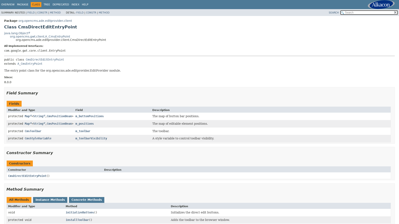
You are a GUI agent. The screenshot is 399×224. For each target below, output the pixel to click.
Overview (8, 4)
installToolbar (77, 220)
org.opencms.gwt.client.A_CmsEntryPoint (40, 36)
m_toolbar (82, 131)
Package (22, 4)
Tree (47, 4)
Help (85, 4)
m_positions (84, 123)
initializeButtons (80, 212)
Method (55, 12)
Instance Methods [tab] (50, 199)
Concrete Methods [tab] (86, 199)
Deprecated (61, 4)
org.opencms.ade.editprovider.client (45, 20)
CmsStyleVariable (38, 138)
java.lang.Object (16, 33)
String (38, 116)
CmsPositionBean (59, 116)
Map (27, 116)
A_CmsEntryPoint (29, 63)
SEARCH (334, 12)
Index (75, 4)
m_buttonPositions (89, 116)
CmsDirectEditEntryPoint (45, 59)
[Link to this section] (41, 93)
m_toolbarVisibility (91, 138)
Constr (42, 12)
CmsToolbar (33, 131)
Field (31, 12)
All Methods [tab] (19, 199)
